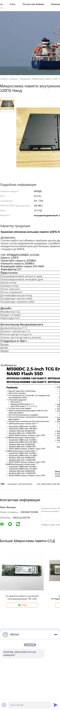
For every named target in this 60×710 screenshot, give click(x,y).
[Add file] (4, 704)
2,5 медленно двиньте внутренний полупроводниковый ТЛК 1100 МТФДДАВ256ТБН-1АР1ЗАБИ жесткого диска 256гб (22, 597)
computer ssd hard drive (20, 484)
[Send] (55, 704)
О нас (13, 4)
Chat (24, 605)
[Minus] (55, 635)
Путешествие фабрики (33, 4)
